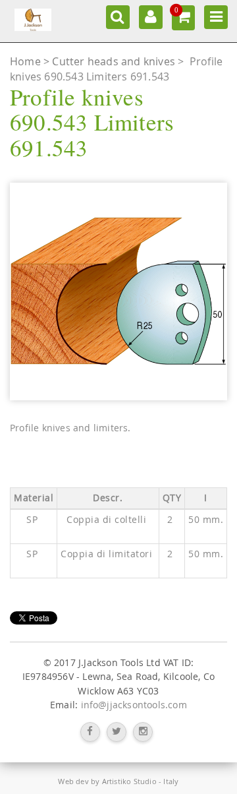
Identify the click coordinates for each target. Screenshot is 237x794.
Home (26, 61)
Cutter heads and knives (115, 61)
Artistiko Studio (129, 781)
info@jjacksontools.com (134, 705)
